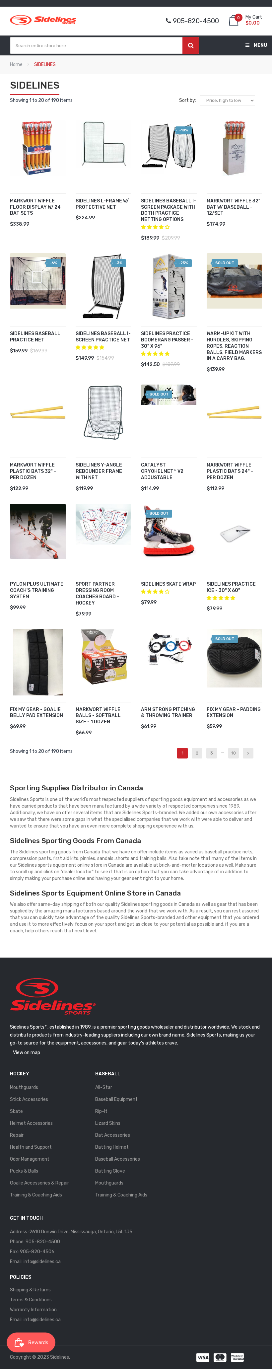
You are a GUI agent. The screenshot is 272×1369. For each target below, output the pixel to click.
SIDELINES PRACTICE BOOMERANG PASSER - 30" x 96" (167, 340)
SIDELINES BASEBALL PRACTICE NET (35, 337)
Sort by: (187, 100)
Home (16, 64)
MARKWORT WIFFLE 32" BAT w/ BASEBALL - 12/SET (233, 207)
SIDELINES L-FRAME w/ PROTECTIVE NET (102, 204)
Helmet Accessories (31, 1123)
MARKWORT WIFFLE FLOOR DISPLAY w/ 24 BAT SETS (35, 207)
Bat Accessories (112, 1135)
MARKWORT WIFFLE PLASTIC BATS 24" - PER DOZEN (230, 471)
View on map (26, 1052)
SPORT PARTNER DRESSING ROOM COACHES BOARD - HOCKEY (97, 593)
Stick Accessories (29, 1099)
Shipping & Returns (30, 1290)
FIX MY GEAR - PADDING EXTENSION (234, 713)
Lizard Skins (107, 1123)
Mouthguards (24, 1087)
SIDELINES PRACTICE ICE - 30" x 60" (231, 587)
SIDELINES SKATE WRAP (168, 584)
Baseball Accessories (117, 1159)
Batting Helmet (112, 1147)
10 (234, 753)
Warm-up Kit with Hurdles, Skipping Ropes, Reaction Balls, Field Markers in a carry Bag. (234, 346)
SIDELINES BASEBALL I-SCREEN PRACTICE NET (103, 337)
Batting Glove (110, 1171)
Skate (16, 1111)
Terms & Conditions (31, 1300)
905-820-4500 (43, 1242)
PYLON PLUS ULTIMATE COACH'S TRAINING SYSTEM (36, 590)
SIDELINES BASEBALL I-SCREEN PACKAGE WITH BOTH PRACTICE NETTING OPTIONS (168, 210)
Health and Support (31, 1147)
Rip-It (101, 1111)
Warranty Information (33, 1310)
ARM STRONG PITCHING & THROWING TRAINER (168, 713)
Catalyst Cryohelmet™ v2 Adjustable (162, 471)
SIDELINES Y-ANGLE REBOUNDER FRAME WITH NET (99, 471)
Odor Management (29, 1159)
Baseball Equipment (116, 1099)
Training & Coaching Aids (36, 1195)
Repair (17, 1135)
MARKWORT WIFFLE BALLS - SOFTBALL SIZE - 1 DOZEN (98, 716)
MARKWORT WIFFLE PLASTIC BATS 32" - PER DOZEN (33, 471)
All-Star (103, 1087)
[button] (155, 227)
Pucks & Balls (24, 1171)
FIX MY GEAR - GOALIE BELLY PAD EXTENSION (36, 713)
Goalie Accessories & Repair (39, 1183)
